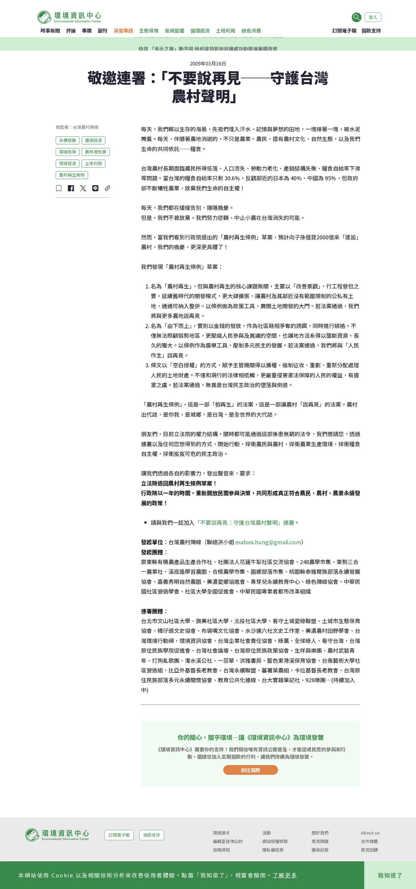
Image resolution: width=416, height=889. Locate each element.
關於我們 (320, 833)
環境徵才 (221, 833)
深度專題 (123, 30)
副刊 (103, 30)
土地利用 (225, 30)
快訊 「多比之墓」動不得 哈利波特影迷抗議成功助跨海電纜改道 (208, 44)
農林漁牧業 (95, 152)
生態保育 (149, 30)
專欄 (87, 30)
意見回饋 (369, 850)
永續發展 (67, 140)
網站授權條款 (275, 841)
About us (370, 833)
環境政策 (67, 152)
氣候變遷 (174, 30)
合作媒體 (369, 841)
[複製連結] (107, 188)
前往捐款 (250, 770)
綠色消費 (251, 30)
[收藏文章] (59, 188)
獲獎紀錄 (320, 850)
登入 (373, 17)
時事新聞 (50, 30)
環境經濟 (67, 163)
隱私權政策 (273, 850)
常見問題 (320, 841)
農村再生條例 (72, 175)
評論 (71, 30)
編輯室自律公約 (228, 841)
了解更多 (285, 875)
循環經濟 (200, 30)
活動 (266, 833)
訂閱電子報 (344, 30)
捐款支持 (371, 30)
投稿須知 (221, 850)
